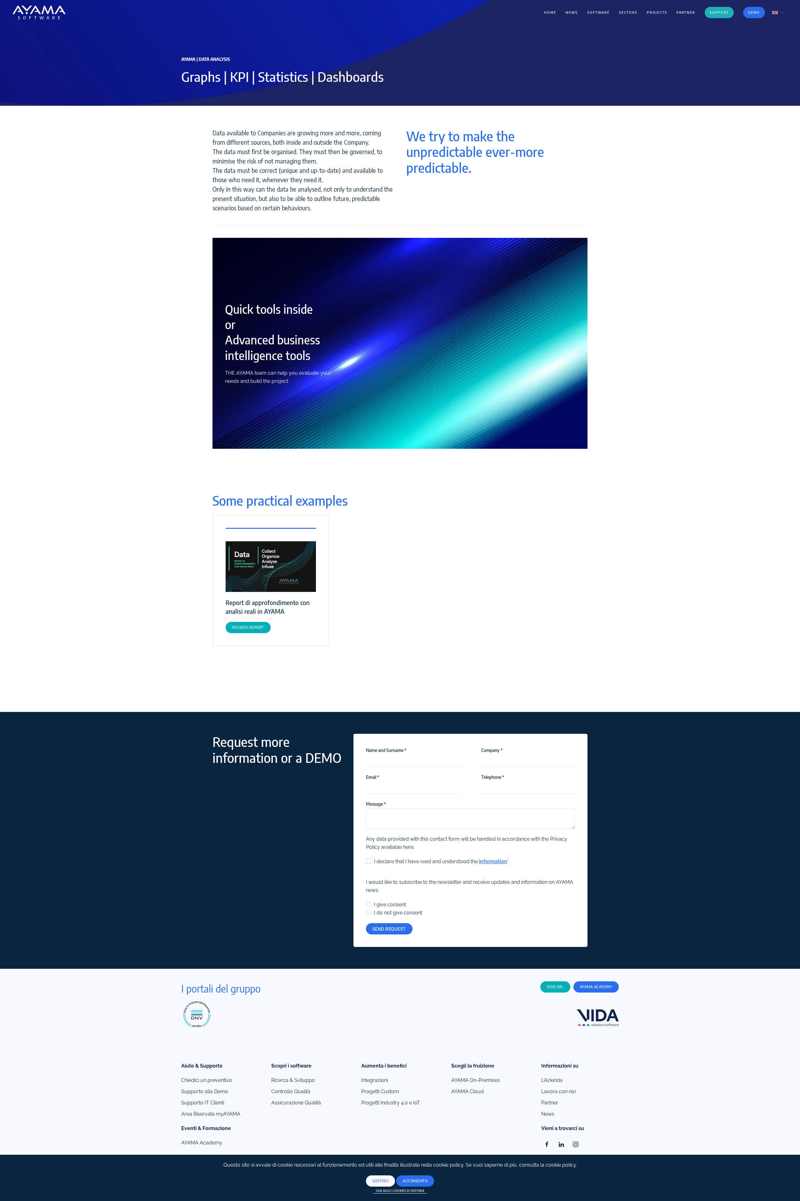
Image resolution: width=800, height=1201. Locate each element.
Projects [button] (657, 12)
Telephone (492, 777)
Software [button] (598, 12)
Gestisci (380, 1180)
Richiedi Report (248, 627)
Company (492, 750)
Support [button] (719, 12)
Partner (686, 12)
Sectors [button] (628, 12)
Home (550, 12)
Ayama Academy (596, 986)
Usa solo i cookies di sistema (400, 1191)
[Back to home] (39, 12)
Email (372, 777)
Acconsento (415, 1180)
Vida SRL (555, 986)
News (572, 12)
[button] (779, 12)
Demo (754, 12)
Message (376, 804)
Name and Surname (386, 750)
